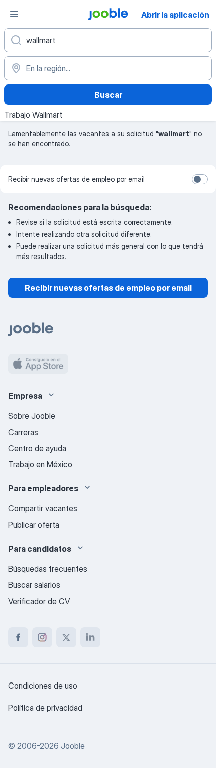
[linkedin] (90, 637)
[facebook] (18, 637)
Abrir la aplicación (175, 15)
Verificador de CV (39, 601)
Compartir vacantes (42, 508)
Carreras (23, 432)
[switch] (200, 179)
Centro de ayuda (37, 448)
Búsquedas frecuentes (47, 569)
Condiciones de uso (42, 685)
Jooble (73, 746)
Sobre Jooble (31, 416)
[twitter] (66, 637)
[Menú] (14, 14)
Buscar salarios (34, 585)
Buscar (108, 95)
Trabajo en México (40, 464)
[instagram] (42, 637)
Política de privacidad (45, 708)
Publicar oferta (33, 525)
